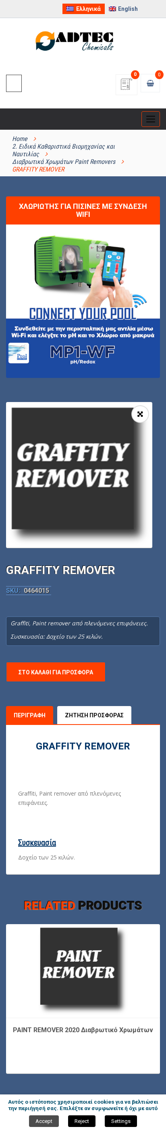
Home (19, 139)
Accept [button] (43, 1121)
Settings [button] (121, 1121)
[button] (140, 414)
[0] (126, 87)
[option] (79, 475)
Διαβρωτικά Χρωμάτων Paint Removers (63, 161)
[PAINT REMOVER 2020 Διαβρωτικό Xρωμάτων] (83, 970)
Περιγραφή (30, 715)
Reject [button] (82, 1121)
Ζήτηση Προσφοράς (94, 715)
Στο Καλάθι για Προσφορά (56, 672)
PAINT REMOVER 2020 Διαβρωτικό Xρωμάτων (83, 1030)
